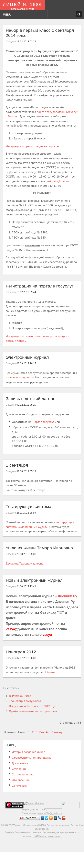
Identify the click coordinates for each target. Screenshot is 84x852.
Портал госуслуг (43, 421)
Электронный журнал (27, 357)
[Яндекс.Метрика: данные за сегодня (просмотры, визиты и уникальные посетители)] (33, 803)
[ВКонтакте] (42, 818)
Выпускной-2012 (20, 695)
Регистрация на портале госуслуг (39, 286)
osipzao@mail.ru (58, 181)
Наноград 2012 (21, 651)
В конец (56, 732)
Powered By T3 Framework (42, 843)
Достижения (20, 763)
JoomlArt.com (42, 829)
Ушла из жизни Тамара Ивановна (39, 547)
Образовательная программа (31, 757)
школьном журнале (21, 377)
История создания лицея (28, 752)
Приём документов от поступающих (33, 711)
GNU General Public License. (47, 836)
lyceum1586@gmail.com (50, 813)
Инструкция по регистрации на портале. (33, 146)
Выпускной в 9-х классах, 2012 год (32, 706)
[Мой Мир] (55, 818)
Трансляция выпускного (25, 701)
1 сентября (17, 465)
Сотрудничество (22, 774)
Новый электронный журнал (34, 580)
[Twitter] (47, 818)
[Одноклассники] (51, 818)
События (49, 672)
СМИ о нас (19, 768)
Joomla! (9, 832)
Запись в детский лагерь (30, 398)
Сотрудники (20, 785)
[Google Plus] (64, 818)
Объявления (20, 780)
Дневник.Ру (67, 596)
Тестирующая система (28, 506)
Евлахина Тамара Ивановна (24, 563)
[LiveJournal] (59, 818)
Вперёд (44, 732)
